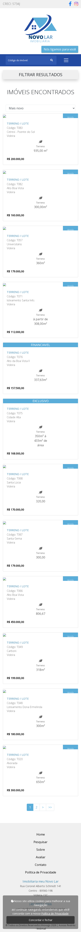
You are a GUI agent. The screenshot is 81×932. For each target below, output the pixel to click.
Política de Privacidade (55, 913)
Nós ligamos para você (60, 49)
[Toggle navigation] (66, 60)
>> (50, 807)
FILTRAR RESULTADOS (40, 75)
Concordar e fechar (40, 920)
